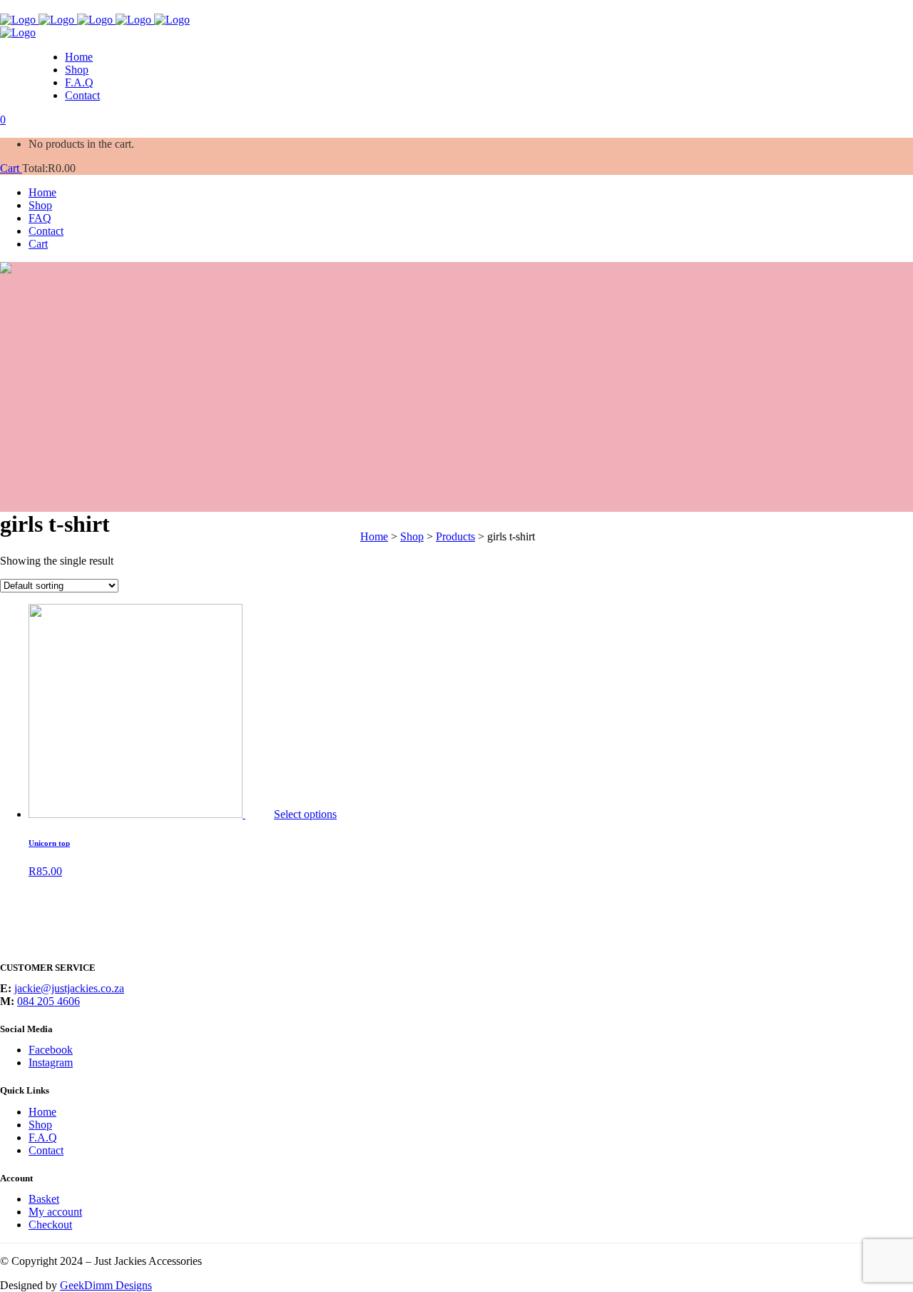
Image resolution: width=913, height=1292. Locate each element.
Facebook (51, 1050)
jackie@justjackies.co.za (69, 988)
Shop (40, 1125)
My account (55, 1212)
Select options (305, 814)
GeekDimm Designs (106, 1285)
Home (42, 1112)
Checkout (50, 1224)
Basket (44, 1199)
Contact (46, 1150)
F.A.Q (43, 1137)
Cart (11, 168)
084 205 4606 (48, 1001)
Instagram (51, 1062)
